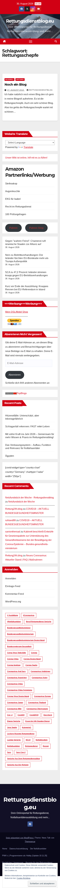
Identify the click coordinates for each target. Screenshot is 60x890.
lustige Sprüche (14, 740)
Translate (28, 147)
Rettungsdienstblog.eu (30, 21)
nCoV (28, 740)
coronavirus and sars (16, 671)
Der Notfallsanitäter (38, 849)
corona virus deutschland (18, 696)
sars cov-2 (20, 752)
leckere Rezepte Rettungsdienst (20, 734)
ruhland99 (10, 520)
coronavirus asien (39, 678)
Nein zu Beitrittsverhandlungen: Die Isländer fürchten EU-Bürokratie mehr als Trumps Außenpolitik (26, 258)
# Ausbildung (12, 615)
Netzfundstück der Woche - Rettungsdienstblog (29, 497)
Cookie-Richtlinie (23, 878)
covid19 (21, 715)
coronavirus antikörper (40, 671)
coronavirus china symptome (19, 690)
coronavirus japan (15, 703)
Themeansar (30, 841)
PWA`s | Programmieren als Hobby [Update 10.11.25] (24, 856)
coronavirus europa (42, 696)
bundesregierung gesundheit (19, 647)
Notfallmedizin (41, 740)
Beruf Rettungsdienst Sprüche (38, 622)
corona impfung (13, 665)
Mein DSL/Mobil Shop (16, 312)
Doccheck (48, 715)
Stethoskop (11, 183)
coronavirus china (15, 684)
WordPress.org (13, 601)
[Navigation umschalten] (30, 42)
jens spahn (12, 727)
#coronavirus (28, 615)
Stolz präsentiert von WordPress (20, 838)
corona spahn (31, 665)
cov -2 (10, 715)
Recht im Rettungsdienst (18, 206)
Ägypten (9, 456)
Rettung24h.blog (13, 509)
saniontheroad (12, 531)
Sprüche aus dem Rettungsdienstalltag (23, 759)
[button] (56, 41)
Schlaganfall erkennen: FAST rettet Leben (27, 426)
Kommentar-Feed (14, 594)
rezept (46, 746)
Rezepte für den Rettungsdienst (39, 862)
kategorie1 (26, 727)
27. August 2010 (16, 90)
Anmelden (10, 578)
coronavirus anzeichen (17, 678)
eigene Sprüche (13, 721)
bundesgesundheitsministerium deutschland (26, 640)
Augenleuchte (12, 191)
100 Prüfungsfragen (15, 214)
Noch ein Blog (16, 84)
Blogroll (9, 79)
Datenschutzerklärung (18, 849)
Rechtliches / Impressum (12, 862)
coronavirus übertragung (37, 709)
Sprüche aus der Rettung (17, 765)
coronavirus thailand (37, 703)
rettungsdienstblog (41, 90)
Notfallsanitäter (13, 746)
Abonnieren (15, 375)
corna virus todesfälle (16, 653)
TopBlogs (22, 393)
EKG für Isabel (13, 199)
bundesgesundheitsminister (19, 628)
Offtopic (20, 79)
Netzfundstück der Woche (21, 501)
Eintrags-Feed (12, 586)
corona (34, 653)
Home (4, 849)
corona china (12, 659)
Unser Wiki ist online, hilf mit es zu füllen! (26, 157)
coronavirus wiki (14, 709)
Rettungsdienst (31, 746)
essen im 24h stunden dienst (37, 721)
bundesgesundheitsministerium (20, 634)
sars (9, 752)
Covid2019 (34, 715)
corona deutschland (32, 659)
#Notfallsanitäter (14, 622)
